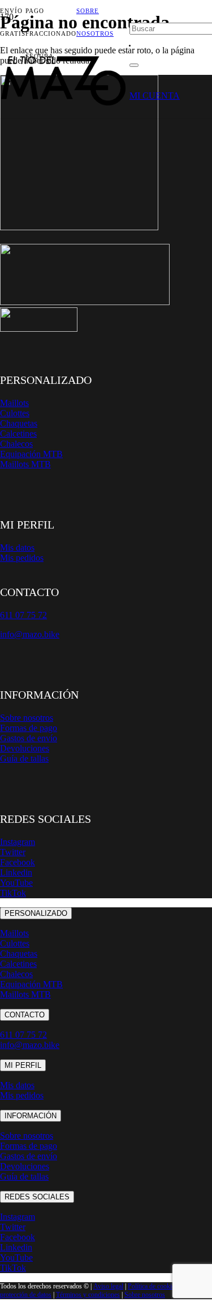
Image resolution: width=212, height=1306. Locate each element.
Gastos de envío (28, 738)
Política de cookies (153, 1286)
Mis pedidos (22, 558)
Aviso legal (108, 1286)
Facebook (17, 862)
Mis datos (17, 547)
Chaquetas (18, 423)
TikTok (13, 893)
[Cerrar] (134, 65)
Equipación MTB (31, 454)
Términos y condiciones (88, 1295)
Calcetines (18, 433)
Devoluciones (24, 748)
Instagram (17, 842)
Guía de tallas (24, 758)
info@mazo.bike (29, 634)
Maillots (14, 403)
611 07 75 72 (23, 1034)
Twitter (12, 852)
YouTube (16, 882)
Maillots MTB (25, 464)
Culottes (14, 413)
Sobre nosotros (26, 717)
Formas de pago (28, 728)
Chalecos (16, 444)
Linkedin (16, 872)
